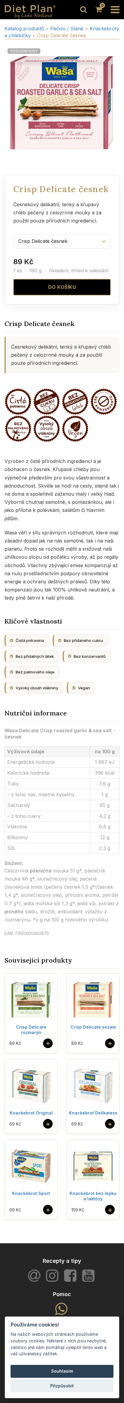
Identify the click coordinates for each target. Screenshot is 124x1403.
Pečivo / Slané (67, 29)
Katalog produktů (24, 29)
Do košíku (62, 287)
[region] (62, 102)
